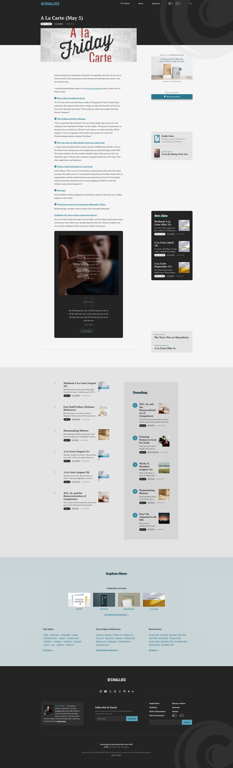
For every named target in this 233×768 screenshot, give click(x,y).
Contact (175, 711)
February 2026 (175, 638)
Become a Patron (178, 703)
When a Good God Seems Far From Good (74, 166)
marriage (58, 641)
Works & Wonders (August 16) (146, 466)
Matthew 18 (128, 635)
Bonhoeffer (65, 635)
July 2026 (164, 635)
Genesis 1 (100, 635)
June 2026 (173, 635)
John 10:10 (109, 638)
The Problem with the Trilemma (71, 119)
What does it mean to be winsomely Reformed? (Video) (81, 204)
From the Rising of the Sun (175, 154)
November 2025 (180, 641)
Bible (46, 635)
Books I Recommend (157, 711)
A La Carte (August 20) (76, 472)
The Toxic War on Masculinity (171, 337)
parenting (68, 641)
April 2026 (153, 638)
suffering (60, 645)
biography (55, 635)
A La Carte (59, 24)
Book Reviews (129, 609)
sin (53, 645)
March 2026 (163, 638)
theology (70, 645)
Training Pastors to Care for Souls (148, 439)
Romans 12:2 (101, 641)
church (62, 638)
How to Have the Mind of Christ (71, 98)
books (75, 635)
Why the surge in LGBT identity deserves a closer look (81, 142)
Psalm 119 (118, 635)
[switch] (170, 3)
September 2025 (167, 644)
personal (77, 641)
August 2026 (154, 635)
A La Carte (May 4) (165, 348)
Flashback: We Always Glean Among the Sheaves (75, 215)
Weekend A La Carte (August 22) (80, 385)
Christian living (50, 638)
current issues (73, 638)
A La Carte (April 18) (164, 244)
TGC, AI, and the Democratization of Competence (75, 496)
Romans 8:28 (129, 638)
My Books (153, 707)
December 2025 (167, 641)
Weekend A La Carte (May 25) (162, 223)
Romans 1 (119, 638)
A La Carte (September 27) (163, 265)
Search (187, 722)
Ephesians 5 (113, 641)
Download (87, 331)
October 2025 (154, 644)
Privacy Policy (116, 755)
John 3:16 (100, 638)
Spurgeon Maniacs (93, 88)
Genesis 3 (109, 635)
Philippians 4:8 (125, 641)
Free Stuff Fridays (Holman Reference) (79, 408)
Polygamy (61, 190)
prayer (47, 645)
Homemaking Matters (76, 430)
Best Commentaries (157, 715)
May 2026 (182, 635)
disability (48, 641)
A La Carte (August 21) (76, 451)
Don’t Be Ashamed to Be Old (147, 517)
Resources (104, 609)
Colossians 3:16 (102, 645)
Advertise (176, 707)
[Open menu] (190, 3)
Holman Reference (177, 55)
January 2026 (154, 641)
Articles (79, 609)
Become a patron (173, 96)
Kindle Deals (173, 139)
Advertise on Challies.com (172, 81)
